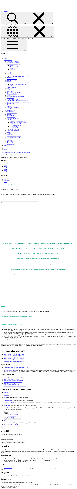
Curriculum (9, 88)
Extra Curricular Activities (13, 118)
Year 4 (5, 169)
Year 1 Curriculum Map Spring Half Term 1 (14, 357)
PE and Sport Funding (12, 94)
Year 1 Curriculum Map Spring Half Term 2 (14, 358)
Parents (11, 65)
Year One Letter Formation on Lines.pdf (13, 380)
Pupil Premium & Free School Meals (15, 96)
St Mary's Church (14, 128)
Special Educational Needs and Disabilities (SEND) (19, 102)
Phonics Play (7, 405)
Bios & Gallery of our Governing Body (19, 76)
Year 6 (5, 172)
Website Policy (10, 417)
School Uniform (10, 115)
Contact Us (6, 145)
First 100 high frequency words (11, 379)
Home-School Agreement (13, 130)
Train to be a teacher (14, 129)
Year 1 (5, 165)
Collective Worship (11, 87)
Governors (12, 69)
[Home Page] (15, 152)
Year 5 (5, 170)
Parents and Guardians (9, 111)
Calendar (9, 106)
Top (2, 427)
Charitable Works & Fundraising (17, 121)
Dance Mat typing (8, 400)
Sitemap (5, 411)
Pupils (11, 70)
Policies (8, 95)
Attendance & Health (12, 113)
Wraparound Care (11, 117)
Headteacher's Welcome (12, 61)
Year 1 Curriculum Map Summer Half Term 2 (14, 361)
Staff (11, 72)
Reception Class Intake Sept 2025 (18, 84)
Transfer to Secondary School (14, 136)
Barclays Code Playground (10, 402)
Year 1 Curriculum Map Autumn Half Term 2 (14, 355)
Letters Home (10, 134)
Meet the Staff (10, 77)
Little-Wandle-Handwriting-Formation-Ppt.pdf (15, 386)
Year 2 (5, 166)
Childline (6, 392)
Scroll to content (4, 11)
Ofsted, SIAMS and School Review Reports (17, 100)
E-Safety (9, 132)
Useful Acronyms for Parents (13, 137)
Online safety (7, 395)
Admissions (9, 83)
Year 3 (5, 167)
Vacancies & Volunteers (12, 80)
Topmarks (6, 407)
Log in (5, 149)
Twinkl (5, 397)
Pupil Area (6, 138)
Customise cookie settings (18, 442)
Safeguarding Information (13, 99)
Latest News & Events (9, 104)
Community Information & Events (18, 122)
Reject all (3, 442)
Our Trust (9, 73)
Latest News (10, 108)
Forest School (10, 91)
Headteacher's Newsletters (13, 107)
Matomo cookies (8, 468)
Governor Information (12, 75)
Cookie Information (11, 416)
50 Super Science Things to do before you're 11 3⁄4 (16, 367)
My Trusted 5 (10, 142)
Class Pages (9, 140)
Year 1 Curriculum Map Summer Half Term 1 (14, 359)
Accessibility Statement (12, 414)
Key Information (8, 81)
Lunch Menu (10, 114)
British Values (10, 85)
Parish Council (13, 126)
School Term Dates (11, 110)
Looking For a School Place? (13, 62)
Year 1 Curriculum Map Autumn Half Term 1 (14, 354)
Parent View (9, 133)
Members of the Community (16, 66)
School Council (10, 144)
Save (14, 487)
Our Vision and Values (12, 79)
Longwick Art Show (17, 125)
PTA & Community (11, 119)
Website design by (11, 424)
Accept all (9, 442)
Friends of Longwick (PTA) (16, 123)
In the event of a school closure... (14, 92)
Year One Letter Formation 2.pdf (11, 384)
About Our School (8, 60)
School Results (10, 98)
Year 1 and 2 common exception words (13, 378)
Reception (6, 163)
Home (5, 58)
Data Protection (10, 89)
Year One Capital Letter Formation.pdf (13, 382)
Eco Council (10, 141)
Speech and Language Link (10, 370)
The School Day (10, 103)
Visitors (11, 68)
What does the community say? (14, 64)
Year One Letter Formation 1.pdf (11, 383)
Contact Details (10, 147)
